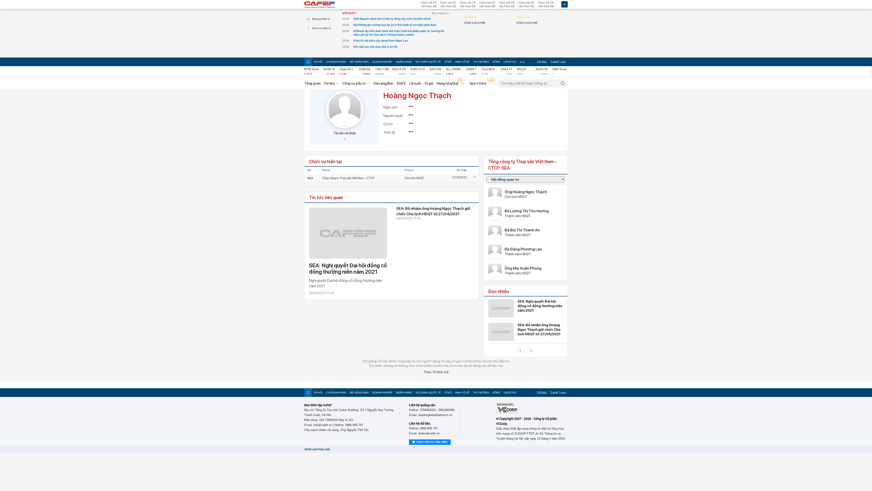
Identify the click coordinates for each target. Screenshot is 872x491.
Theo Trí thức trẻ (436, 372)
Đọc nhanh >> (440, 13)
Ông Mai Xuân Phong (523, 268)
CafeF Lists (558, 62)
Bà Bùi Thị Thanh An (522, 230)
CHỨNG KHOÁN (336, 61)
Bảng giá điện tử (321, 19)
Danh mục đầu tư (321, 28)
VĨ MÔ (448, 61)
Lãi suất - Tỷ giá (421, 83)
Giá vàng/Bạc (383, 83)
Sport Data (477, 83)
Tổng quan (312, 83)
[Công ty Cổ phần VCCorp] (507, 412)
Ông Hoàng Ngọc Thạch (526, 192)
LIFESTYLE (510, 61)
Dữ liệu (542, 62)
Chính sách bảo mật (317, 449)
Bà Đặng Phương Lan (523, 249)
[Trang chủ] (308, 61)
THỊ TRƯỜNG (481, 61)
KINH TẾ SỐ (462, 61)
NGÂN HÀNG (404, 61)
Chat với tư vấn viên (431, 442)
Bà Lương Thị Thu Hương (527, 211)
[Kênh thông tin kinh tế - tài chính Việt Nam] (319, 5)
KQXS (401, 83)
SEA (310, 178)
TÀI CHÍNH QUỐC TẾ (428, 61)
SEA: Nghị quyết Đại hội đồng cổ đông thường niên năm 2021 (348, 268)
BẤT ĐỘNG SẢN (359, 61)
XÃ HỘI (318, 61)
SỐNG (496, 61)
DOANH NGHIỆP (382, 61)
